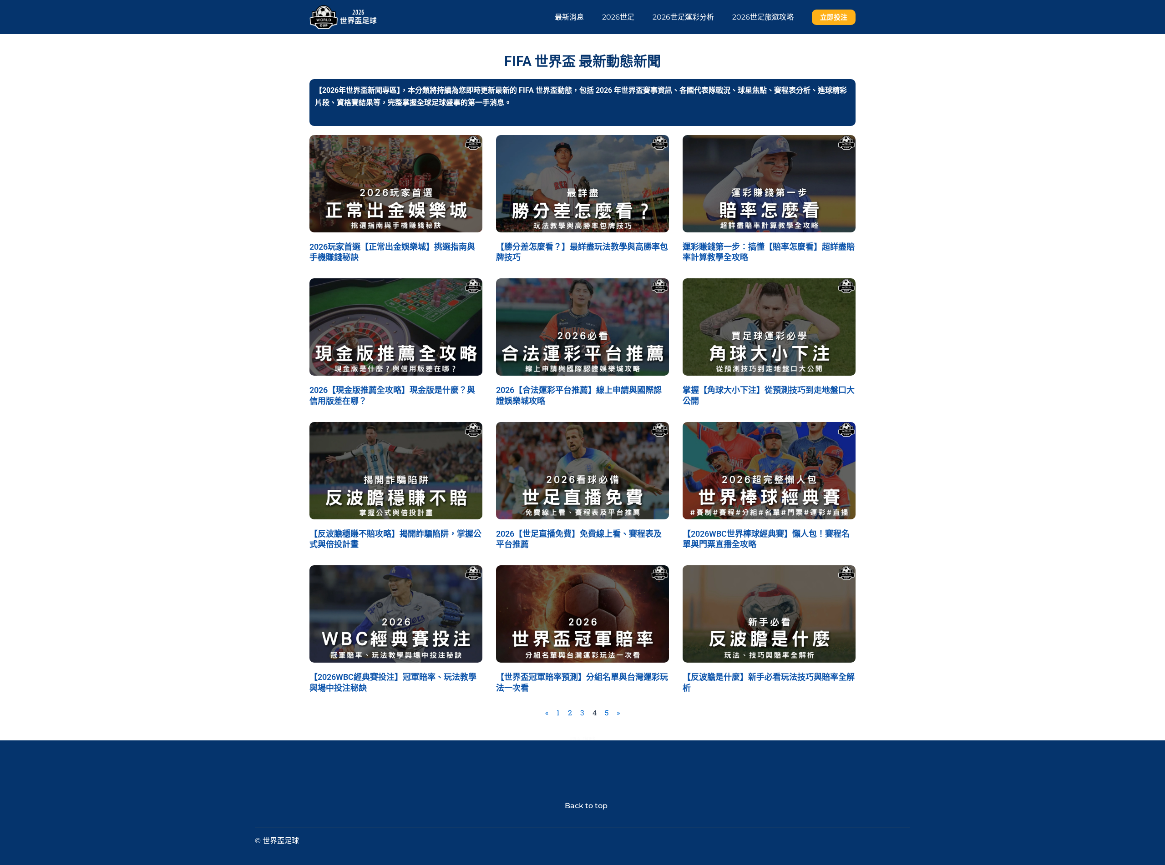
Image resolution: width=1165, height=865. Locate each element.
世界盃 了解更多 (582, 738)
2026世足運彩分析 (683, 17)
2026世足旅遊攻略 (763, 17)
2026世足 (618, 17)
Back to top (582, 805)
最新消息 (569, 17)
